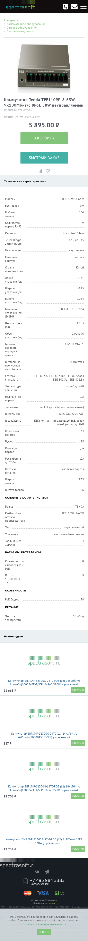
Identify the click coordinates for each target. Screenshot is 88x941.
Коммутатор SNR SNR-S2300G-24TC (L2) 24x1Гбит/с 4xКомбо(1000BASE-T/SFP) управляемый (44, 735)
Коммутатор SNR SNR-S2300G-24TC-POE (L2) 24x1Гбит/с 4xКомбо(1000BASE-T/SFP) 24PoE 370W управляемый (44, 682)
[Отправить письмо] (74, 6)
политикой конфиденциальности (45, 924)
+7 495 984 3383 (47, 880)
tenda (28, 110)
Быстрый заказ (44, 157)
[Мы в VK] (39, 871)
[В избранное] (47, 171)
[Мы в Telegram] (49, 871)
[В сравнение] (40, 171)
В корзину (44, 138)
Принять (44, 931)
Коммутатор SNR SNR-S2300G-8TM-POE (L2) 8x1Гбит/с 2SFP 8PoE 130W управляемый (44, 841)
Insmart (52, 903)
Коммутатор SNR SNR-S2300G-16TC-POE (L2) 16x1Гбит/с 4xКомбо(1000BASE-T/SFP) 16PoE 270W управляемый (44, 788)
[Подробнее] (78, 690)
